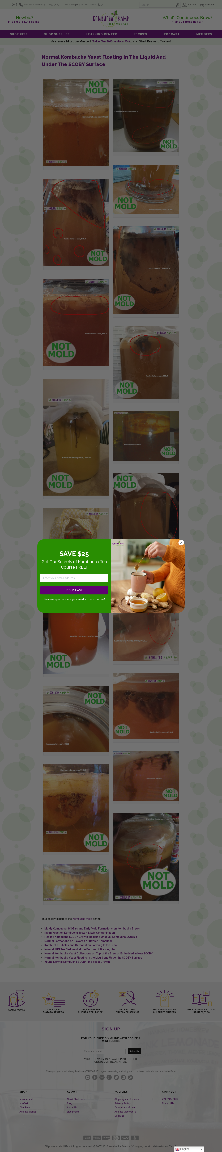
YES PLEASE (74, 590)
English (185, 1148)
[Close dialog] (181, 542)
